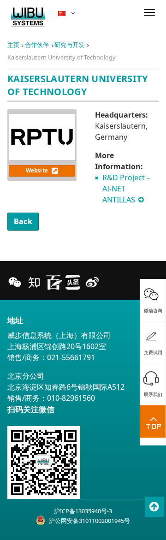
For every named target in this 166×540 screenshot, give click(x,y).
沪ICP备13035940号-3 (83, 511)
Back (23, 221)
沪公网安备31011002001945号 (89, 520)
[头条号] (72, 282)
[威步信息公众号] (14, 282)
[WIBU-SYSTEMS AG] (28, 17)
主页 (13, 45)
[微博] (92, 282)
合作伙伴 (37, 45)
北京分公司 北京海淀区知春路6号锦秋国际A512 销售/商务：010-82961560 (66, 387)
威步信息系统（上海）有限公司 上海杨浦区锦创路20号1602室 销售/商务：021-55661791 (59, 346)
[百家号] (53, 282)
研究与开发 (69, 45)
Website (37, 170)
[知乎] (34, 282)
